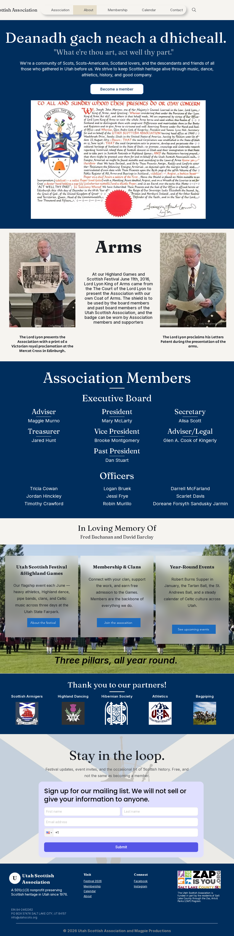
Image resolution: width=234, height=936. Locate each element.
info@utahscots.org (24, 917)
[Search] (194, 10)
